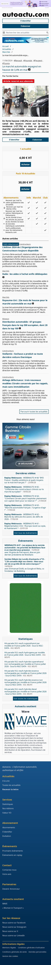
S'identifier (25, 21)
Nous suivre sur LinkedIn (13, 935)
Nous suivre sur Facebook (14, 922)
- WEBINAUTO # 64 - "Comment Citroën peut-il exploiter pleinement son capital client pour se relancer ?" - (25, 498)
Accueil (5, 46)
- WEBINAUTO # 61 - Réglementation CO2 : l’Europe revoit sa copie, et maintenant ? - (25, 526)
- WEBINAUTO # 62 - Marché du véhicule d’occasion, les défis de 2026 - (23, 516)
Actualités (6, 49)
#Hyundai (27, 60)
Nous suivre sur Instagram (14, 927)
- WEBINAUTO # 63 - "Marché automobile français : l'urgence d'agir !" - (25, 507)
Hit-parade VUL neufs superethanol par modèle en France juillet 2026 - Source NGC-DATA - (23, 645)
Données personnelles (37, 952)
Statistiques (7, 804)
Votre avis (6, 874)
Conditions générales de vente (14, 952)
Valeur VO (6, 812)
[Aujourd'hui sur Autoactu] (25, 14)
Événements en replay (12, 855)
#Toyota (6, 63)
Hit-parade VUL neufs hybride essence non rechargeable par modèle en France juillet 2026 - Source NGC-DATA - (25, 682)
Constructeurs (25, 244)
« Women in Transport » (13, 908)
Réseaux (5, 319)
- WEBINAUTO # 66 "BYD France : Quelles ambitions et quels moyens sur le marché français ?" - (24, 480)
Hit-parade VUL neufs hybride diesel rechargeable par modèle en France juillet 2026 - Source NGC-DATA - (25, 691)
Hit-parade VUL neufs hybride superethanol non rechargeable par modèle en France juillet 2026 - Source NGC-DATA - (25, 664)
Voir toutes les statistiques (25, 698)
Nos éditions (8, 808)
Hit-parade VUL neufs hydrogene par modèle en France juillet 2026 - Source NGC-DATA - (25, 655)
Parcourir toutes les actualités (34, 411)
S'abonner (25, 26)
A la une (5, 781)
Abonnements (8, 827)
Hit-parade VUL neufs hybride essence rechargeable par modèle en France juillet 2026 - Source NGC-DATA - (25, 673)
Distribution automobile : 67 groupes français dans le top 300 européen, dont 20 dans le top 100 (24, 325)
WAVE (4, 903)
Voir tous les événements (25, 533)
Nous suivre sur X (10, 931)
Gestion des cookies (10, 956)
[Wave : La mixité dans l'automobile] (25, 721)
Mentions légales (9, 947)
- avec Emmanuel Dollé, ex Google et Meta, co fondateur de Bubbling (25, 565)
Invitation (6, 836)
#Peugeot (37, 60)
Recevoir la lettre (10, 789)
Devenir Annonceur (11, 889)
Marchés (6, 52)
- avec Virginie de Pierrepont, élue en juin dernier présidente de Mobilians (25, 550)
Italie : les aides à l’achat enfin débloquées (24, 274)
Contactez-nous (9, 870)
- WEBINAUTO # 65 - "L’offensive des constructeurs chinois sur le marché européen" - (24, 489)
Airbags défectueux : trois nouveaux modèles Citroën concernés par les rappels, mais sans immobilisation (25, 383)
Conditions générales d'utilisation (31, 947)
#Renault (18, 60)
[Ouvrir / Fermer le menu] (4, 32)
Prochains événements (12, 850)
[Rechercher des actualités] (47, 32)
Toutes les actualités (11, 785)
